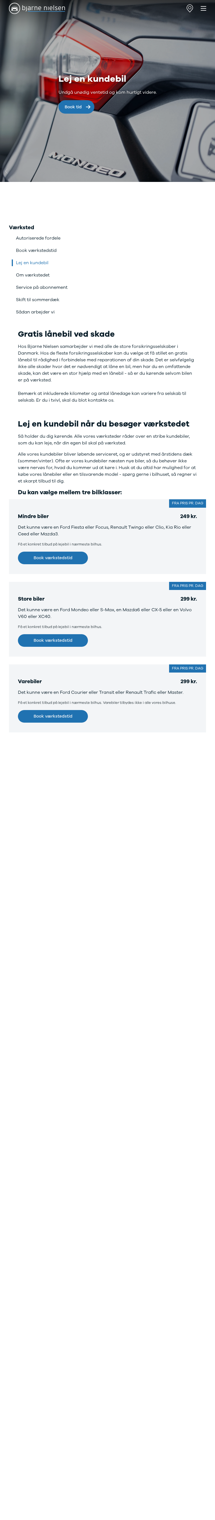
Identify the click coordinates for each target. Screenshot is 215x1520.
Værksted (21, 227)
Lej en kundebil (32, 263)
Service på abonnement (41, 287)
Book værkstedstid (36, 250)
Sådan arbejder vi (35, 312)
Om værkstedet (33, 275)
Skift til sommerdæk (37, 300)
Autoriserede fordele (38, 238)
